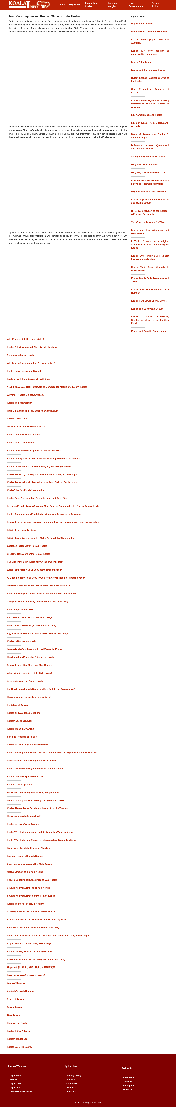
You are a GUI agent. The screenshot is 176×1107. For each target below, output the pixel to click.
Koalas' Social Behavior (19, 721)
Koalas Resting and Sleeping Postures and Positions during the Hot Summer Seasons (52, 753)
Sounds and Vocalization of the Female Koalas (31, 896)
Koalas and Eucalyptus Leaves (147, 309)
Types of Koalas (15, 999)
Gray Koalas (13, 1015)
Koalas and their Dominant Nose (148, 70)
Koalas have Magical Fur (20, 784)
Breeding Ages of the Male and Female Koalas (31, 912)
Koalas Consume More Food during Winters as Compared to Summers (44, 514)
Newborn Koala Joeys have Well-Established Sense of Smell (38, 586)
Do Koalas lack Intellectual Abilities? (26, 427)
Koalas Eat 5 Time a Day (19, 1047)
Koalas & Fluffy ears (141, 62)
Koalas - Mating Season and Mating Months (29, 951)
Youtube (127, 1082)
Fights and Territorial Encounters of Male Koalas (32, 880)
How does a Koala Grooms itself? (24, 816)
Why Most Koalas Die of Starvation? (25, 395)
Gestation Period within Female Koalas (27, 546)
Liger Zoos (15, 1083)
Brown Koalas (14, 1007)
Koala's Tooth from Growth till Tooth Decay (29, 379)
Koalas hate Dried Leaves (20, 442)
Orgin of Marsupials (17, 983)
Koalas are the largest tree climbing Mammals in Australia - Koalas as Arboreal (150, 103)
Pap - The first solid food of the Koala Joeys (29, 617)
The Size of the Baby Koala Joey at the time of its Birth (35, 562)
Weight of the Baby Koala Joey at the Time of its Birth (34, 570)
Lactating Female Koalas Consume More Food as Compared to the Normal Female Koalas (53, 506)
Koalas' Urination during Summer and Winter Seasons (35, 768)
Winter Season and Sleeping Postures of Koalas (32, 760)
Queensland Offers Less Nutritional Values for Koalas (34, 649)
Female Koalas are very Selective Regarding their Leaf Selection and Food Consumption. (53, 522)
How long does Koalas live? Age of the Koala (30, 657)
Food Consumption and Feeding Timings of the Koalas (35, 800)
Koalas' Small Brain (17, 419)
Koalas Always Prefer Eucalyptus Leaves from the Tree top (37, 808)
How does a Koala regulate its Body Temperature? (33, 792)
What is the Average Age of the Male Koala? (29, 673)
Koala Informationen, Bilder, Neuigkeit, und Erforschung (36, 959)
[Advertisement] (69, 83)
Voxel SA (71, 1091)
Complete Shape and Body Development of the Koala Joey (37, 601)
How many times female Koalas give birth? (29, 697)
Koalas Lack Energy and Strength (24, 371)
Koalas (13, 1079)
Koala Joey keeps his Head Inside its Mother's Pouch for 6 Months (41, 594)
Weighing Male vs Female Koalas (148, 172)
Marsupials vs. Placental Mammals (149, 31)
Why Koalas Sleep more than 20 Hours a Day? (31, 363)
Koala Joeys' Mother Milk (20, 609)
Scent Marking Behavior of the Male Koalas (29, 864)
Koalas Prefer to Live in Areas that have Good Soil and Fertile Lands (42, 482)
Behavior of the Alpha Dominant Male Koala (29, 848)
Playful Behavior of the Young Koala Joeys (29, 943)
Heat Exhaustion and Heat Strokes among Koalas (33, 411)
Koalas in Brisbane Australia (22, 641)
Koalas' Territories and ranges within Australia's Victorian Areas (40, 832)
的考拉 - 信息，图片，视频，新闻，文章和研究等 (31, 967)
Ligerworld (15, 1076)
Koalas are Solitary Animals (21, 729)
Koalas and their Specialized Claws (25, 776)
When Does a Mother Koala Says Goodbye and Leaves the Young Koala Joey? (48, 935)
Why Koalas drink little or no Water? (25, 339)
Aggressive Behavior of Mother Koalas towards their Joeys (37, 633)
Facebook (128, 1078)
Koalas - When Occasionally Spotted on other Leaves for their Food (150, 320)
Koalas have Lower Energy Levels (149, 301)
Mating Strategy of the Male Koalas (25, 872)
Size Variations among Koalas (146, 115)
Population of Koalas (142, 23)
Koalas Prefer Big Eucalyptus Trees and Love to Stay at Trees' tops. (42, 474)
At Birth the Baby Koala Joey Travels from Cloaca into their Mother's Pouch (46, 578)
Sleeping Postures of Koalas (22, 737)
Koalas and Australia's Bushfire (23, 713)
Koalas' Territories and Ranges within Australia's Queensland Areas (42, 840)
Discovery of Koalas (17, 1023)
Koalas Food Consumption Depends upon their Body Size (37, 498)
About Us (71, 1087)
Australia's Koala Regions (20, 991)
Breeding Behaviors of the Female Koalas (28, 554)
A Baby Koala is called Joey (21, 530)
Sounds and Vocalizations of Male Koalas (28, 888)
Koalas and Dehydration (19, 403)
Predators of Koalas (17, 705)
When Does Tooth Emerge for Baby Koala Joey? (32, 625)
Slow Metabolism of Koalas (21, 355)
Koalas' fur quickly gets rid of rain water (27, 745)
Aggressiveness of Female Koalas (25, 856)
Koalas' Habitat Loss (18, 1039)
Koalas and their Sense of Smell (23, 434)
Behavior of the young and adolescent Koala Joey (33, 927)
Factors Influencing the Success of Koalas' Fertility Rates (37, 920)
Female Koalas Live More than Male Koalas (29, 665)
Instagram (128, 1086)
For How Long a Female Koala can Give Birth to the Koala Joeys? (41, 689)
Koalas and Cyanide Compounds (148, 331)
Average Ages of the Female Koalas (25, 681)
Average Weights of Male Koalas (148, 156)
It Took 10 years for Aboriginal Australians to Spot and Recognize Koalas (150, 244)
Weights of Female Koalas (144, 164)
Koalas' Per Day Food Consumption (26, 490)
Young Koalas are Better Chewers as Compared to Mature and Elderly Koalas (47, 387)
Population (75, 5)
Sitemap (70, 1079)
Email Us (128, 1089)
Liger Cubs (15, 1087)
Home (62, 5)
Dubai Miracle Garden (21, 1091)
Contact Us (72, 1083)
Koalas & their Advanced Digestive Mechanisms (32, 347)
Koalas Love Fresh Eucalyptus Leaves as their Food (34, 450)
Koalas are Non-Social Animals (23, 824)
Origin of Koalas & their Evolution (148, 192)
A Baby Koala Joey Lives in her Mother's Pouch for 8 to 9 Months (41, 538)
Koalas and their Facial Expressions (26, 904)
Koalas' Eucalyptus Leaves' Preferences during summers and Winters (43, 458)
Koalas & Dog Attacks (18, 1031)
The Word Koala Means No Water (148, 222)
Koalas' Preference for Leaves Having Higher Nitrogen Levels (39, 466)
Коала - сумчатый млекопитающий (26, 975)
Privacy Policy (73, 1076)
